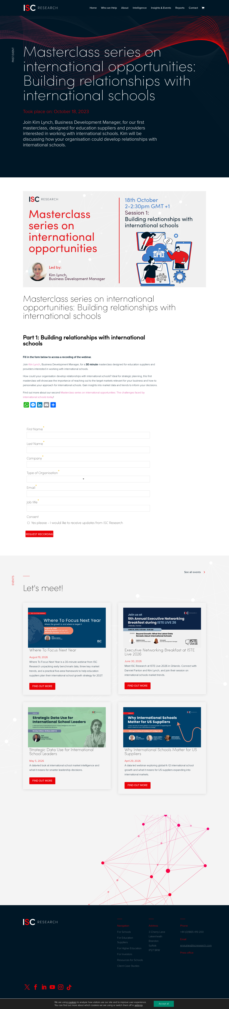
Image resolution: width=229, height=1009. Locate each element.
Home (93, 8)
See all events (192, 572)
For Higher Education (129, 948)
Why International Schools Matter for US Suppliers (161, 751)
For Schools (124, 932)
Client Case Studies (128, 966)
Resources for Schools (130, 960)
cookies (72, 1002)
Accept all (164, 1003)
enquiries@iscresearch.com (196, 945)
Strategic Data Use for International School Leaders (61, 751)
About (124, 8)
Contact (193, 8)
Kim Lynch (34, 364)
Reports (179, 8)
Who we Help (109, 8)
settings (138, 1005)
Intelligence (140, 8)
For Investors (124, 954)
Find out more (42, 686)
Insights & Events (161, 8)
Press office (186, 952)
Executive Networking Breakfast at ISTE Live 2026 (160, 651)
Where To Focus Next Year (52, 649)
